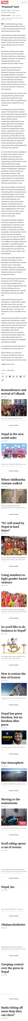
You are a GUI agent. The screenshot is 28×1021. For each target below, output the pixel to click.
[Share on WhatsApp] (17, 376)
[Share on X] (2, 376)
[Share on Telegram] (20, 376)
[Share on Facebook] (6, 376)
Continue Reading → (14, 425)
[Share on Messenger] (9, 376)
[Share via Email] (2, 380)
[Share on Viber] (24, 376)
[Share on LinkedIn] (13, 376)
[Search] (22, 2)
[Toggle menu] (25, 2)
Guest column (16, 15)
